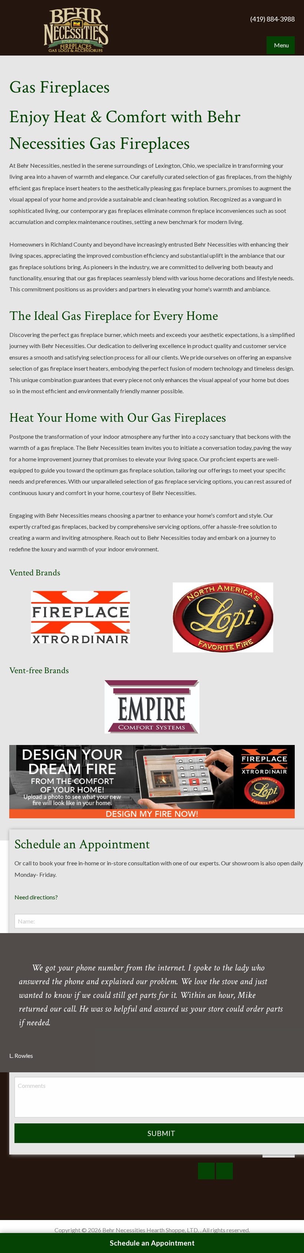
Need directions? (36, 897)
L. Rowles (21, 1055)
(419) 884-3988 (272, 19)
